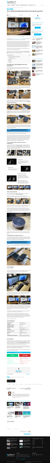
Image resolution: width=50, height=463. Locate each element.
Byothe (13, 392)
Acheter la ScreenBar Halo (18, 352)
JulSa (32, 448)
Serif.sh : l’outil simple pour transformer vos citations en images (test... (39, 39)
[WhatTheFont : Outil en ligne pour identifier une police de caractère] (8, 441)
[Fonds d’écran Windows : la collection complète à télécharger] (10, 404)
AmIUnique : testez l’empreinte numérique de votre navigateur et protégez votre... (39, 43)
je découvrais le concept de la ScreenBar (17, 38)
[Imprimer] (21, 36)
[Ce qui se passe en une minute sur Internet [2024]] (34, 68)
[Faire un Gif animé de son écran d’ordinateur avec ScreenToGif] (27, 413)
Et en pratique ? (10, 59)
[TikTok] (17, 397)
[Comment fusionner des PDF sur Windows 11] (34, 75)
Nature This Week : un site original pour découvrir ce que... (39, 54)
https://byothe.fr (13, 393)
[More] (23, 36)
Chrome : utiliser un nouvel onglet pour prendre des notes (17, 407)
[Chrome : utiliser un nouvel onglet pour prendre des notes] (18, 404)
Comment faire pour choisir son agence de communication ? (25, 388)
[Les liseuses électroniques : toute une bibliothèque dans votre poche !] (34, 61)
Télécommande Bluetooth (11, 57)
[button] (42, 5)
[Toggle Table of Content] (29, 55)
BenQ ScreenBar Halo (11, 244)
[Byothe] (7, 15)
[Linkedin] (18, 36)
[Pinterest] (15, 36)
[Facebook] (12, 36)
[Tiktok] (42, 455)
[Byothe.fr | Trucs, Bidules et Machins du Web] (12, 2)
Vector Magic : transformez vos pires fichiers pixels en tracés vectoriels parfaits (39, 64)
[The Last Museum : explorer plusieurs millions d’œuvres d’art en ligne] (34, 51)
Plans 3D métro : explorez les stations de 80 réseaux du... (39, 71)
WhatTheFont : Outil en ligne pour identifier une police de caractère (14, 441)
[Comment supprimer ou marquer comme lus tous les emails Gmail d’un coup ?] (21, 444)
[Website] (19, 397)
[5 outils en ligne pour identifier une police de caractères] (8, 448)
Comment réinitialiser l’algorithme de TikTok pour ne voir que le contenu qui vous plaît (26, 407)
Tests (9, 7)
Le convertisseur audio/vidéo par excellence (11, 388)
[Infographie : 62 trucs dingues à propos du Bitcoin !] (18, 413)
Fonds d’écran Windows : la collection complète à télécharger (10, 407)
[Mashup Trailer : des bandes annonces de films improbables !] (21, 447)
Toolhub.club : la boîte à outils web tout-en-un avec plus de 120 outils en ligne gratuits (26, 441)
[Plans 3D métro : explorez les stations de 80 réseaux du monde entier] (34, 71)
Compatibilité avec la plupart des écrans (12, 58)
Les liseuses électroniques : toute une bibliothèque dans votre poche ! (39, 61)
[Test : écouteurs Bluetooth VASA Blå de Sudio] (10, 413)
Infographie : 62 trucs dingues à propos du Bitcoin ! (18, 416)
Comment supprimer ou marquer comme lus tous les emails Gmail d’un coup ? (26, 444)
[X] (13, 36)
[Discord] (36, 455)
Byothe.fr (8, 7)
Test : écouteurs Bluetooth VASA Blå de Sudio (10, 416)
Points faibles (10, 62)
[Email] (20, 36)
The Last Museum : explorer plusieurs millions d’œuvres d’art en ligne (39, 51)
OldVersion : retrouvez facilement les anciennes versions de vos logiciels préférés (39, 47)
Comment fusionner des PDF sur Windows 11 (39, 74)
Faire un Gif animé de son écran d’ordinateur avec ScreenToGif (26, 416)
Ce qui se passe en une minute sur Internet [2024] (39, 67)
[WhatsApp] (17, 36)
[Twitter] (33, 455)
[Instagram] (13, 397)
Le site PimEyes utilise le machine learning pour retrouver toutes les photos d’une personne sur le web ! (14, 444)
